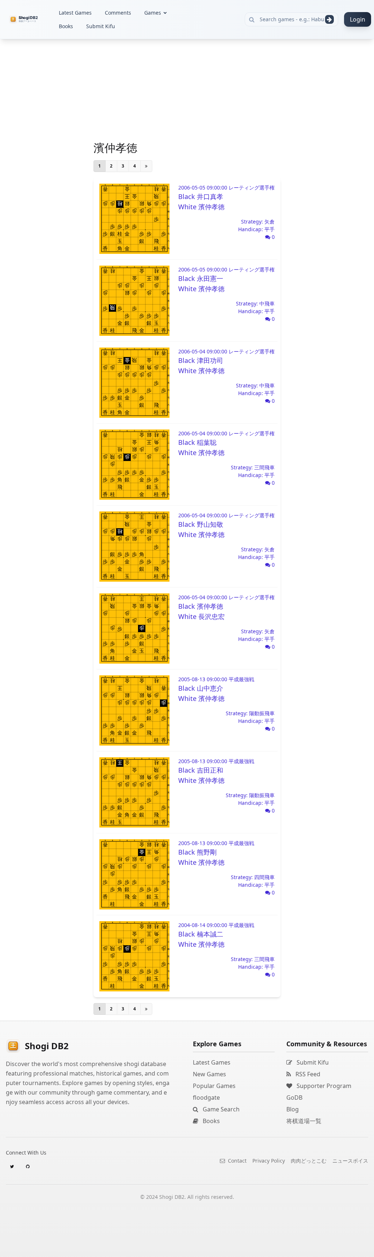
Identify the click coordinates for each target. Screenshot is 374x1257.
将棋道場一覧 (303, 1121)
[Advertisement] (55, 148)
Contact (236, 1160)
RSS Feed (307, 1074)
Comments (118, 12)
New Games (209, 1074)
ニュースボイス (350, 1160)
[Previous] (146, 166)
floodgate (206, 1097)
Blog (292, 1109)
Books (66, 26)
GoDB (294, 1097)
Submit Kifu (100, 26)
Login (357, 19)
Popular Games (214, 1086)
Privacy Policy (268, 1160)
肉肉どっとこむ (309, 1160)
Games (152, 12)
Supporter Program (323, 1086)
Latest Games (75, 12)
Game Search (220, 1109)
